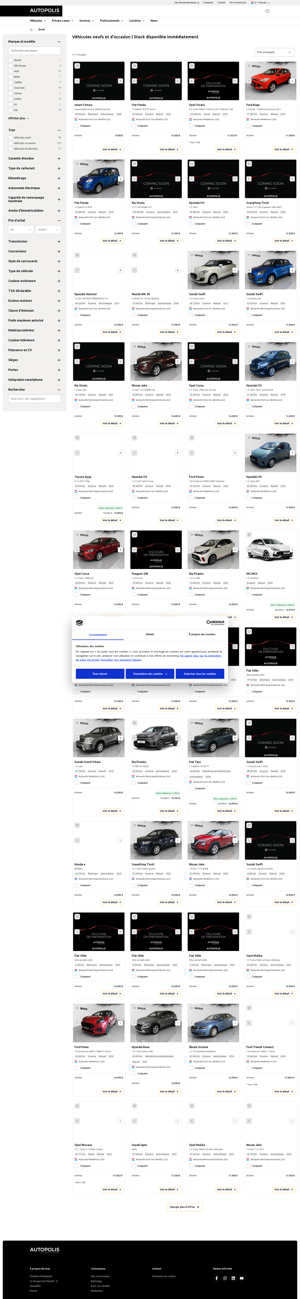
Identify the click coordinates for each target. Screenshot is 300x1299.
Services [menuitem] (84, 20)
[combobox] (35, 399)
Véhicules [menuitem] (36, 20)
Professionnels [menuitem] (109, 20)
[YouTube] (241, 1278)
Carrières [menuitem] (135, 20)
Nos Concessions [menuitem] (238, 2)
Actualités (35, 1286)
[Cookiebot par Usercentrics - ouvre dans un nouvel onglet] (209, 622)
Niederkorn (97, 1290)
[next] (292, 81)
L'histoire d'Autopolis (41, 1276)
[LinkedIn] (233, 1278)
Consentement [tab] (98, 634)
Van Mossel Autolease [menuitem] (185, 2)
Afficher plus (16, 118)
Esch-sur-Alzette (100, 1286)
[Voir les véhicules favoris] (267, 11)
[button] (267, 11)
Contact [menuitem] (222, 2)
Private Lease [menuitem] (61, 20)
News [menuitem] (154, 20)
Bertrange (96, 1281)
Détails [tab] (150, 634)
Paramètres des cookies (148, 673)
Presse (33, 1290)
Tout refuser (100, 673)
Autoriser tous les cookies (200, 673)
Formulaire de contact (164, 1276)
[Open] (60, 398)
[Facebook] (216, 1278)
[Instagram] (225, 1278)
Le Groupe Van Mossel (42, 1281)
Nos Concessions (100, 1276)
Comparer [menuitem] (208, 2)
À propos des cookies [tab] (202, 634)
